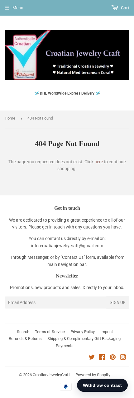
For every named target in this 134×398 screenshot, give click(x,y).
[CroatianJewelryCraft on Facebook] (102, 358)
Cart (124, 7)
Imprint (106, 331)
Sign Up (117, 302)
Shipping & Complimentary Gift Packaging (84, 338)
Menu (17, 7)
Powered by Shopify (92, 374)
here (98, 161)
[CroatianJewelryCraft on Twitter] (92, 358)
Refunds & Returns (25, 338)
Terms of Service (50, 331)
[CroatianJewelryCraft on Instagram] (123, 358)
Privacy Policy (82, 331)
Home (10, 118)
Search (23, 331)
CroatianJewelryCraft (51, 374)
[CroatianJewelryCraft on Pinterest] (112, 358)
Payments (65, 345)
